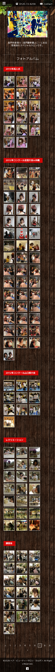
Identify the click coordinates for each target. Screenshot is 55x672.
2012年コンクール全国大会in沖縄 (23, 160)
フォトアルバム (27, 58)
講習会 (9, 543)
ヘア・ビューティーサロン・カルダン (26, 660)
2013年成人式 (13, 69)
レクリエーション (14, 439)
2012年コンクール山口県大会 (20, 372)
